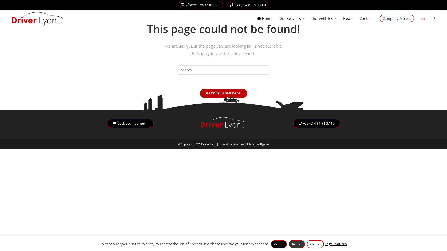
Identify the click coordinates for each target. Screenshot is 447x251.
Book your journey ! (131, 123)
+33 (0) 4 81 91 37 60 (249, 5)
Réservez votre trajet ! (202, 5)
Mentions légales (258, 144)
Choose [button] (315, 244)
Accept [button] (279, 244)
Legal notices (336, 243)
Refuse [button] (296, 244)
